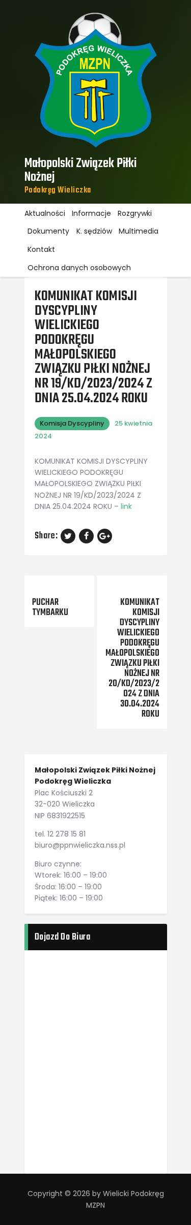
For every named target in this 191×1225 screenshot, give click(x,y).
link (126, 506)
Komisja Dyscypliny (72, 423)
